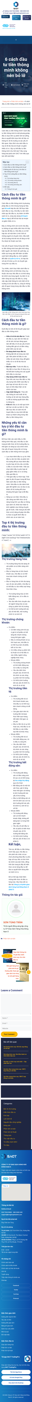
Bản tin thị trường (10, 1109)
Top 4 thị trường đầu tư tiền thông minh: (15, 175)
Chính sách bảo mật (7, 1262)
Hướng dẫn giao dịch (7, 1323)
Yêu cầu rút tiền (6, 1320)
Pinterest (16, 1298)
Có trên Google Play (16, 1377)
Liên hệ (3, 1271)
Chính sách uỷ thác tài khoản (10, 1268)
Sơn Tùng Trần (12, 922)
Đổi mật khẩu (5, 1335)
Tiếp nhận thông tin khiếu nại (10, 1277)
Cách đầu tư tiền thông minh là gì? (15, 165)
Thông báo (7, 1135)
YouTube (16, 1294)
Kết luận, (7, 187)
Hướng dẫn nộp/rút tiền (8, 1317)
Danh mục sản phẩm (7, 1329)
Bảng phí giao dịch (7, 1326)
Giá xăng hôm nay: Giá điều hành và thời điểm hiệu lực (15, 1055)
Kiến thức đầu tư (10, 1112)
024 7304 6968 (6, 1212)
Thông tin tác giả (12, 189)
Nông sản (7, 1125)
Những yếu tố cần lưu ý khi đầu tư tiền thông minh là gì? (15, 171)
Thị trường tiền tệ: (12, 182)
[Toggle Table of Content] (26, 162)
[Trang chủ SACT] (9, 1157)
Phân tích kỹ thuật (10, 1132)
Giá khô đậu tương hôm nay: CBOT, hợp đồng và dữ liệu (15, 1070)
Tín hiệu (6, 1145)
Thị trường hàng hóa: (13, 178)
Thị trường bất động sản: (14, 184)
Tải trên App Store (16, 1372)
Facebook (16, 1285)
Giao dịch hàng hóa (7, 1344)
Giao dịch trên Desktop (16, 1383)
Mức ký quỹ (5, 1332)
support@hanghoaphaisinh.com (11, 1214)
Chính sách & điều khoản (9, 1265)
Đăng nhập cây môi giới (27, 17)
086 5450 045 (17, 1212)
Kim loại (6, 1115)
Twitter (16, 1290)
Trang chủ (6, 101)
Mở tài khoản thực (16, 17)
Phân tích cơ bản (17, 101)
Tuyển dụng (5, 1274)
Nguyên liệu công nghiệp (12, 1122)
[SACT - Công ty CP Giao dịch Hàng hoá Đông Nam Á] (28, 1359)
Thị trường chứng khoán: (14, 180)
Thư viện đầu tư (9, 1138)
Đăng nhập (5, 16)
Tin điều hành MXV (10, 1142)
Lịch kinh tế (8, 1119)
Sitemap (4, 1280)
